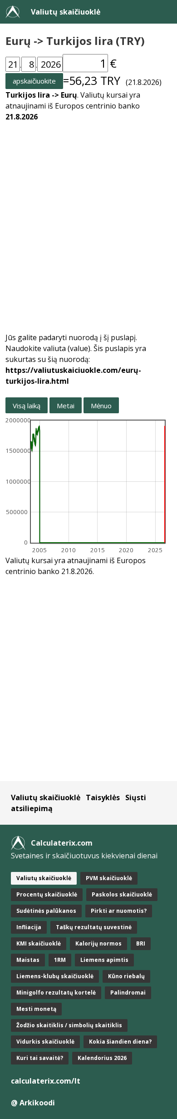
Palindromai (128, 992)
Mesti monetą (36, 1009)
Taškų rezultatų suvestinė (94, 927)
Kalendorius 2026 (102, 1058)
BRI (140, 943)
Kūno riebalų (126, 976)
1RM (60, 960)
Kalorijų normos (98, 943)
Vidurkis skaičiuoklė (45, 1041)
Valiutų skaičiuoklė (65, 12)
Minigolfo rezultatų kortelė (56, 992)
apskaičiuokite (34, 80)
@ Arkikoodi (33, 1103)
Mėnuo (101, 405)
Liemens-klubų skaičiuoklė (54, 976)
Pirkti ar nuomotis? (119, 911)
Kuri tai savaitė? (39, 1058)
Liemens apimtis (104, 960)
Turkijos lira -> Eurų (41, 95)
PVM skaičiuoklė (109, 878)
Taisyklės (103, 797)
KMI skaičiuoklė (38, 943)
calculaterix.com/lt (45, 1081)
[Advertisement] (88, 221)
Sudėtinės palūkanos (46, 911)
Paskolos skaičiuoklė (122, 894)
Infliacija (28, 927)
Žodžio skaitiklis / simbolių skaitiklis (69, 1025)
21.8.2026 (21, 117)
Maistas (27, 960)
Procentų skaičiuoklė (46, 894)
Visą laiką (26, 405)
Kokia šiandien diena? (120, 1041)
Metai (65, 405)
